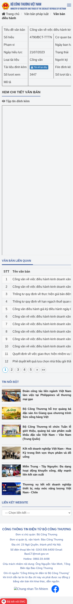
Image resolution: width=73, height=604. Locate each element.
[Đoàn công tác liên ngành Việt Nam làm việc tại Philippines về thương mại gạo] (12, 395)
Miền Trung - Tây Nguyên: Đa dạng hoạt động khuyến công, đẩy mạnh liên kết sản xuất (47, 470)
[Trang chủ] (34, 6)
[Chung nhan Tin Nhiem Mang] (31, 588)
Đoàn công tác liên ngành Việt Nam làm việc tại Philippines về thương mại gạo (47, 395)
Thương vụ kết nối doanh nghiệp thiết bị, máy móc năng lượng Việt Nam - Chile (47, 488)
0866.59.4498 (41, 558)
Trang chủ (12, 14)
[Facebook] (55, 588)
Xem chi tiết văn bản (21, 92)
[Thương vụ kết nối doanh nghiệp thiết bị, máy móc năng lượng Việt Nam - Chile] (12, 488)
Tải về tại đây (40, 67)
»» (43, 369)
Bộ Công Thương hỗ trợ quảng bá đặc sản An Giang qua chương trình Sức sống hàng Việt (47, 412)
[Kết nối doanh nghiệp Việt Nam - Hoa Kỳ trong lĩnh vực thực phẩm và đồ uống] (12, 453)
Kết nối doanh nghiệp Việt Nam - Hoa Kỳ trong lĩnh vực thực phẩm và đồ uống (47, 452)
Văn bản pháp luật (36, 14)
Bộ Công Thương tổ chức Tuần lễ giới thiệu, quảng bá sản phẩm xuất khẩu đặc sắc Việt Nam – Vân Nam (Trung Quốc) (47, 432)
